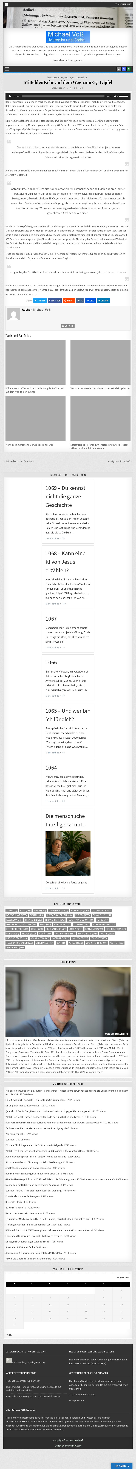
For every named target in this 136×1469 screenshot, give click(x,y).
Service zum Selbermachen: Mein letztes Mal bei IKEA (33, 1253)
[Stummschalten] (116, 96)
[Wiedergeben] (10, 96)
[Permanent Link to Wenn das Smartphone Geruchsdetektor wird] (35, 418)
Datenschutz (101, 910)
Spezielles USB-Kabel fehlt (19, 1247)
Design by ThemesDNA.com (68, 1445)
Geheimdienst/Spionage (21, 924)
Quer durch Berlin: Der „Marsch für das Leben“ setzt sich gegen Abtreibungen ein (48, 1111)
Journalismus (56, 929)
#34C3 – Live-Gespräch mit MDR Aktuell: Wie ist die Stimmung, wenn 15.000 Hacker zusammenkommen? (59, 1179)
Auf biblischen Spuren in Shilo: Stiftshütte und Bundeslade (35, 1156)
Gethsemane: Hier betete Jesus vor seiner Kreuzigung (34, 1128)
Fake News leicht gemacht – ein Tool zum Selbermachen (35, 1099)
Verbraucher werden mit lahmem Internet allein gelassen (100, 388)
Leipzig (12, 933)
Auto (11, 910)
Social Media (39, 938)
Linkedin (104, 300)
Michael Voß (60, 88)
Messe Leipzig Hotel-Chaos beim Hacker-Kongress (32, 1184)
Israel (37, 929)
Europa (82, 915)
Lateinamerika (116, 929)
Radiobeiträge (79, 77)
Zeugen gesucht (14, 1133)
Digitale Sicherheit (59, 915)
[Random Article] (123, 69)
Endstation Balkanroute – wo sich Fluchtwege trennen (33, 1236)
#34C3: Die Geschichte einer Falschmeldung (28, 1258)
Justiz (75, 929)
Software (60, 938)
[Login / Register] (128, 69)
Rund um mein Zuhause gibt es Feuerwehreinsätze (32, 1173)
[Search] (119, 69)
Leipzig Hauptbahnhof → (120, 461)
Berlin (40, 910)
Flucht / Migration (80, 919)
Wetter (117, 942)
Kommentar (94, 929)
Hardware (62, 924)
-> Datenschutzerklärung (82, 1394)
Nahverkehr (87, 933)
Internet (81, 924)
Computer (80, 910)
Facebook (55, 300)
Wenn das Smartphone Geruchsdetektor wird (29, 444)
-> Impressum (76, 1400)
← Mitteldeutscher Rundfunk (18, 461)
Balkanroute (11, 1064)
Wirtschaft (15, 947)
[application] (68, 96)
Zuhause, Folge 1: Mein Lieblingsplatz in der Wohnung (33, 1190)
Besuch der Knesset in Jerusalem (23, 1213)
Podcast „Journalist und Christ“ (23, 1380)
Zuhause (10, 1139)
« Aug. (8, 1334)
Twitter (41, 300)
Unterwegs (44, 942)
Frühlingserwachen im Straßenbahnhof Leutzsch (30, 1224)
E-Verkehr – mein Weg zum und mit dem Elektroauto (33, 1396)
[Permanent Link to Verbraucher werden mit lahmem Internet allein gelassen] (100, 362)
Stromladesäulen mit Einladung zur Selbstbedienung (33, 1162)
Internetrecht (17, 929)
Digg (92, 300)
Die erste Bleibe (13, 1202)
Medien (29, 933)
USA (60, 942)
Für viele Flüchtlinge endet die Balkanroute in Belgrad (33, 1145)
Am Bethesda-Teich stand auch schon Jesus (28, 1167)
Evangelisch (102, 915)
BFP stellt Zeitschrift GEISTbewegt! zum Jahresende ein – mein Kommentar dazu (47, 1230)
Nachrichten (56, 77)
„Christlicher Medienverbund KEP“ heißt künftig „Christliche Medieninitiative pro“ (47, 1219)
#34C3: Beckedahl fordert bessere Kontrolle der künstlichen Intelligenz (43, 1116)
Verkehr (76, 942)
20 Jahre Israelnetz (15, 1207)
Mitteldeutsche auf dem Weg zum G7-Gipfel (68, 82)
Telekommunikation (19, 942)
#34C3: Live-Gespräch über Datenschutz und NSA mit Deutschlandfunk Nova (45, 1150)
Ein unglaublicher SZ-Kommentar (22, 1105)
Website (68, 326)
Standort (99, 938)
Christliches (58, 910)
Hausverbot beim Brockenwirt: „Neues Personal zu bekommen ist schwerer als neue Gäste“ (54, 1122)
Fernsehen (33, 919)
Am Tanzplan (18, 1362)
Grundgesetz (75, 60)
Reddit (70, 300)
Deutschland (16, 915)
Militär (45, 933)
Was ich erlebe (96, 942)
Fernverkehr (55, 919)
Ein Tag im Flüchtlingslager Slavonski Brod (27, 1241)
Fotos (102, 919)
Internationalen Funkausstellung (49, 1060)
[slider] (124, 96)
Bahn (25, 910)
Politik (67, 77)
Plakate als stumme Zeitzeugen (22, 1196)
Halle (45, 924)
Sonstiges (80, 938)
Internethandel (104, 924)
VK (82, 300)
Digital (36, 915)
